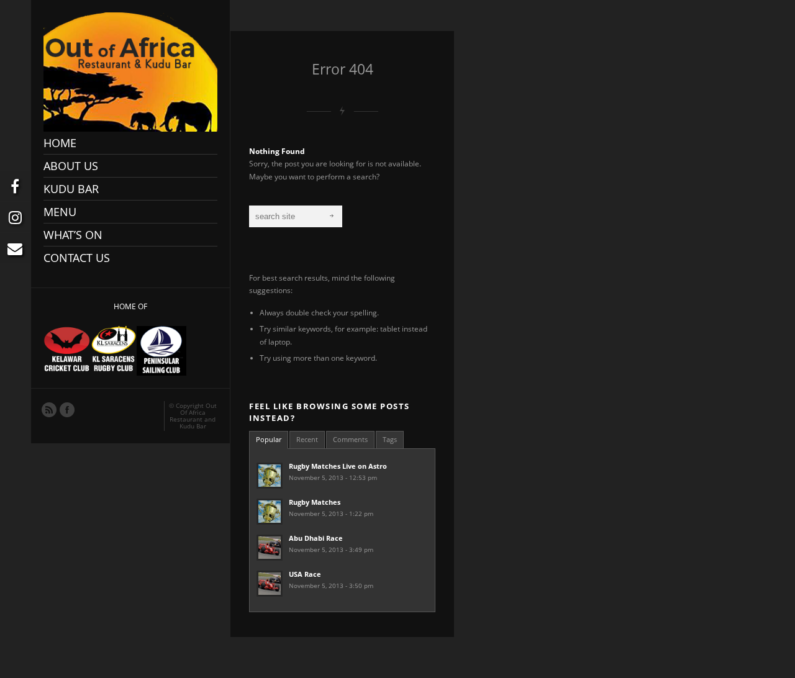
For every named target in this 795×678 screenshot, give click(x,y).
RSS (48, 409)
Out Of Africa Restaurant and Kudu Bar (193, 415)
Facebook (66, 409)
